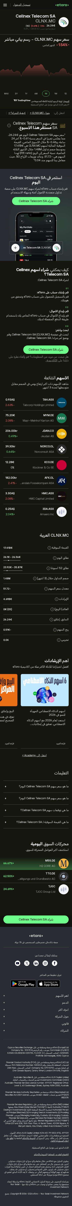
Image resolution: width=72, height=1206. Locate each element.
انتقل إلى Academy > (34, 755)
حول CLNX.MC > (40, 113)
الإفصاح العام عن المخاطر (58, 1154)
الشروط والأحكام (28, 1138)
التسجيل (66, 101)
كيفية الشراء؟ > (17, 113)
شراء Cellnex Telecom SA (36, 201)
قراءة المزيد (60, 743)
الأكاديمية (51, 360)
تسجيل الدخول (21, 4)
